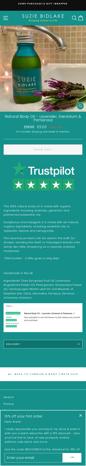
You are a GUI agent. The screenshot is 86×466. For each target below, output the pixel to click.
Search (9, 397)
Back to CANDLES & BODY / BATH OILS (46, 374)
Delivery (13, 344)
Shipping (37, 131)
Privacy (9, 404)
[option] (43, 3)
